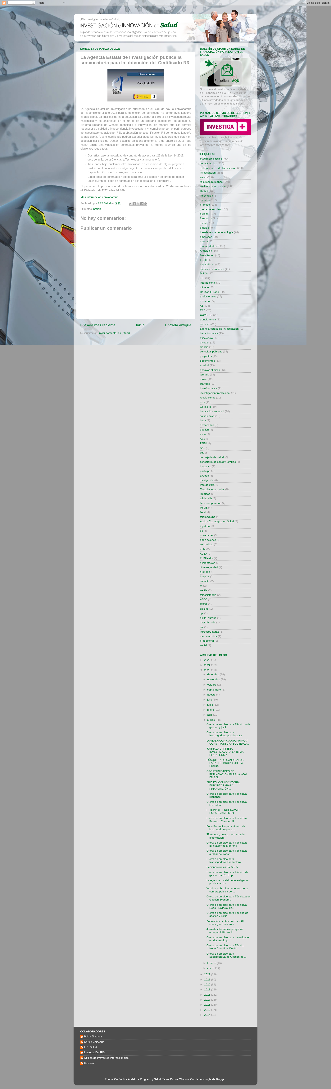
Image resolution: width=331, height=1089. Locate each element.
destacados (207, 425)
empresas (206, 236)
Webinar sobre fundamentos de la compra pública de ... (227, 890)
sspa (203, 434)
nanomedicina (208, 636)
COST (203, 604)
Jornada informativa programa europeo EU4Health (224, 931)
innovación (206, 195)
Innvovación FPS (94, 1052)
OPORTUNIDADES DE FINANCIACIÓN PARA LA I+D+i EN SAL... (226, 774)
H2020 (204, 191)
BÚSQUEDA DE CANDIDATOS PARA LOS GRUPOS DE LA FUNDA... (224, 763)
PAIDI (203, 443)
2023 (207, 670)
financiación (207, 255)
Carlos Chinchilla (94, 1041)
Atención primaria (210, 503)
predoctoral (207, 640)
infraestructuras (209, 631)
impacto (205, 581)
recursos (205, 324)
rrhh (202, 402)
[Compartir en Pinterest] (145, 204)
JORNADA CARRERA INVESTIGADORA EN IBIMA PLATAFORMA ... (224, 751)
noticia (97, 208)
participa (205, 471)
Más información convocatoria (99, 197)
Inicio (140, 325)
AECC (203, 599)
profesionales (208, 296)
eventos (205, 200)
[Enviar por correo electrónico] (131, 204)
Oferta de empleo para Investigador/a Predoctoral (223, 860)
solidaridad (206, 544)
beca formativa (209, 333)
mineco (204, 287)
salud (203, 177)
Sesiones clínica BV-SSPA (222, 867)
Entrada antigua (178, 325)
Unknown (89, 1063)
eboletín (205, 301)
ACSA (203, 553)
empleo (204, 227)
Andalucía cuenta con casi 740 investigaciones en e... (225, 923)
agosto (211, 694)
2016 (207, 1004)
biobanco (205, 466)
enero (211, 968)
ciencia (204, 347)
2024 (207, 665)
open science (208, 539)
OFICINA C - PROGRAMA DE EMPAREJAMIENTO (224, 812)
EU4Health (206, 558)
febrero (212, 963)
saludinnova (207, 416)
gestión (204, 429)
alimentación (207, 562)
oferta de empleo (210, 209)
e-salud (204, 365)
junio (210, 704)
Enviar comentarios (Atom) (113, 333)
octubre (212, 684)
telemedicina (207, 516)
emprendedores (209, 246)
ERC (203, 310)
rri (201, 585)
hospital (204, 576)
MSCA (204, 273)
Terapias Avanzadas (212, 489)
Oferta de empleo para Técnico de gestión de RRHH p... (227, 874)
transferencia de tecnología (216, 232)
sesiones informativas (213, 186)
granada (205, 571)
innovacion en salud (212, 269)
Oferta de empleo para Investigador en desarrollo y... (228, 939)
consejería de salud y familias (218, 461)
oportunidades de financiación (218, 168)
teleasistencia (208, 594)
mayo (211, 709)
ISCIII (203, 259)
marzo (211, 720)
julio (210, 699)
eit (201, 530)
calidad (204, 608)
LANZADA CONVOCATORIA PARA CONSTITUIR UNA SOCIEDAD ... (228, 742)
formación (206, 218)
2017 (207, 999)
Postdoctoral (207, 484)
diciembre (213, 674)
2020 (207, 984)
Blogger (220, 1079)
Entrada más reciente (98, 325)
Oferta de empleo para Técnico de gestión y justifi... (227, 914)
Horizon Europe (209, 292)
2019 (207, 989)
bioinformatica (208, 388)
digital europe (208, 618)
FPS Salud (90, 1047)
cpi (201, 613)
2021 (207, 979)
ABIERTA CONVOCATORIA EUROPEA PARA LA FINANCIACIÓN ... (222, 785)
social (203, 645)
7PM (203, 549)
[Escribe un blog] (134, 204)
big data (205, 526)
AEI (202, 305)
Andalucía (206, 250)
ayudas (204, 475)
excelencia (206, 338)
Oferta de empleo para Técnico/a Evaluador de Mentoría (226, 844)
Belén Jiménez (93, 1036)
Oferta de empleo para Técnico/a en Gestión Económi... (228, 898)
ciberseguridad (209, 567)
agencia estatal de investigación (219, 328)
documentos (207, 360)
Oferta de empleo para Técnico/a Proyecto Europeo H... (226, 820)
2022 (207, 974)
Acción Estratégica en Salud (217, 521)
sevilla (203, 590)
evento (204, 223)
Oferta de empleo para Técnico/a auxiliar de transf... (226, 852)
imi (201, 627)
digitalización (207, 622)
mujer (203, 379)
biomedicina (207, 264)
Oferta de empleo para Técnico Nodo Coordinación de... (225, 947)
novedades (206, 535)
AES (202, 438)
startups (205, 383)
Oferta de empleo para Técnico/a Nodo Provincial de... (226, 906)
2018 (207, 994)
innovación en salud (212, 411)
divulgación (207, 480)
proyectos (206, 356)
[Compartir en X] (138, 204)
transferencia (208, 319)
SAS (202, 448)
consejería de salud (212, 457)
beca (203, 420)
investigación (208, 172)
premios (205, 204)
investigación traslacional (215, 393)
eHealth (204, 342)
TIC (202, 278)
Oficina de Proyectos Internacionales (106, 1057)
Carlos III (205, 406)
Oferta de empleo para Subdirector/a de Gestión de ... (226, 955)
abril (210, 714)
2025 (207, 660)
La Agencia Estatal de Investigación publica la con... (227, 882)
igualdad (205, 493)
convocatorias (208, 163)
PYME (203, 507)
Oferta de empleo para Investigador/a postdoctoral (224, 734)
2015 (207, 1009)
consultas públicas (211, 351)
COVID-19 (206, 315)
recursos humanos (211, 181)
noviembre (214, 679)
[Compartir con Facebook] (142, 204)
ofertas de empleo (211, 158)
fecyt (203, 512)
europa (204, 213)
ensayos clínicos (210, 370)
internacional (207, 282)
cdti (202, 452)
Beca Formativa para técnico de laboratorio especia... (225, 828)
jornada (204, 374)
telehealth (206, 498)
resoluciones (207, 397)
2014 (207, 1014)
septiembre (214, 689)
